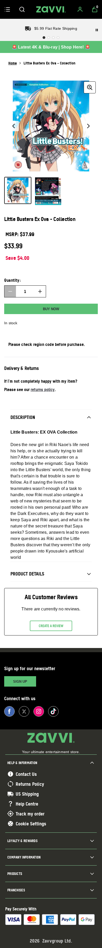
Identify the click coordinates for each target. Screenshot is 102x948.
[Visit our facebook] (9, 711)
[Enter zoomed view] (90, 87)
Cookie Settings (31, 823)
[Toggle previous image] (13, 126)
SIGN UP (20, 681)
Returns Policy (30, 784)
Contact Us (26, 774)
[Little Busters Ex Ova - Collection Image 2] (48, 191)
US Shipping (27, 794)
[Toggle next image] (88, 126)
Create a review (51, 626)
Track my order (30, 814)
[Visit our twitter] (24, 711)
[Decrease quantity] (10, 291)
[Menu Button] (7, 9)
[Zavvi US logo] (51, 9)
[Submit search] (22, 9)
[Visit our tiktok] (53, 711)
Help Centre (27, 804)
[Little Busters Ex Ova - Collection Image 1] (17, 190)
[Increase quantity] (40, 291)
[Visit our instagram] (38, 711)
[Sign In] (80, 9)
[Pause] (97, 30)
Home (12, 63)
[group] (51, 126)
